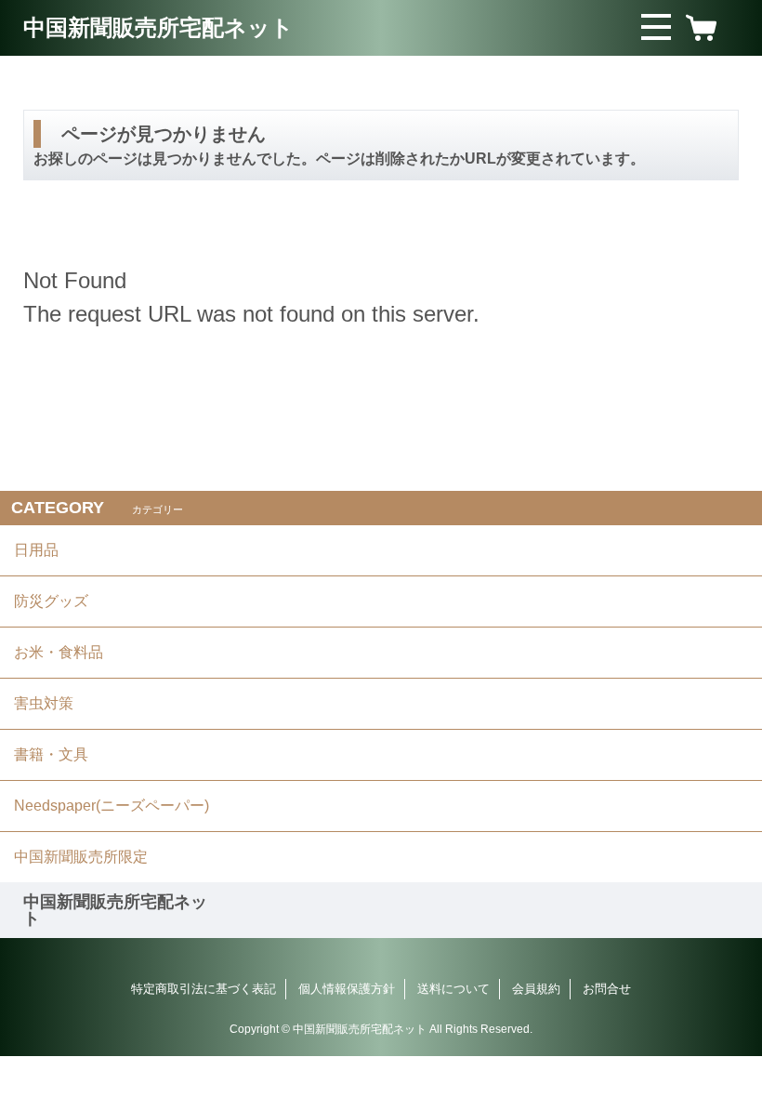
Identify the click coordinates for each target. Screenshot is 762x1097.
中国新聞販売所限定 (81, 857)
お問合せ (607, 989)
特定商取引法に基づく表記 (203, 989)
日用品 (36, 550)
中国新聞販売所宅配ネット (158, 27)
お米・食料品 (58, 652)
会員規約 (536, 989)
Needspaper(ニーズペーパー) (111, 805)
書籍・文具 (51, 754)
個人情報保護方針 (346, 989)
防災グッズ (51, 601)
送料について (453, 989)
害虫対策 (43, 703)
